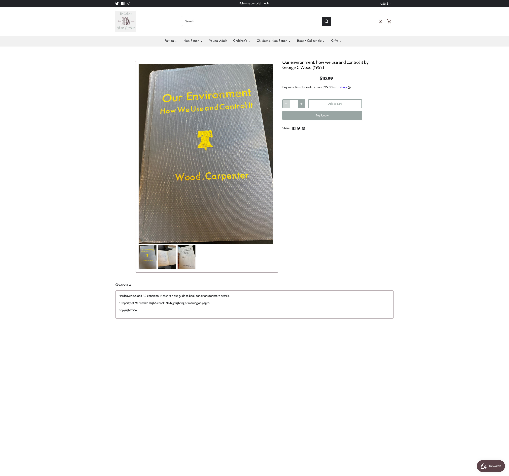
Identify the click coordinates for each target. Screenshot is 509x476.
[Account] (380, 21)
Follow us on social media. (254, 3)
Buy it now (322, 115)
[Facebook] (122, 3)
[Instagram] (128, 3)
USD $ (384, 3)
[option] (147, 257)
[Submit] (326, 21)
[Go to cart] (389, 21)
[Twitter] (117, 3)
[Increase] (301, 104)
